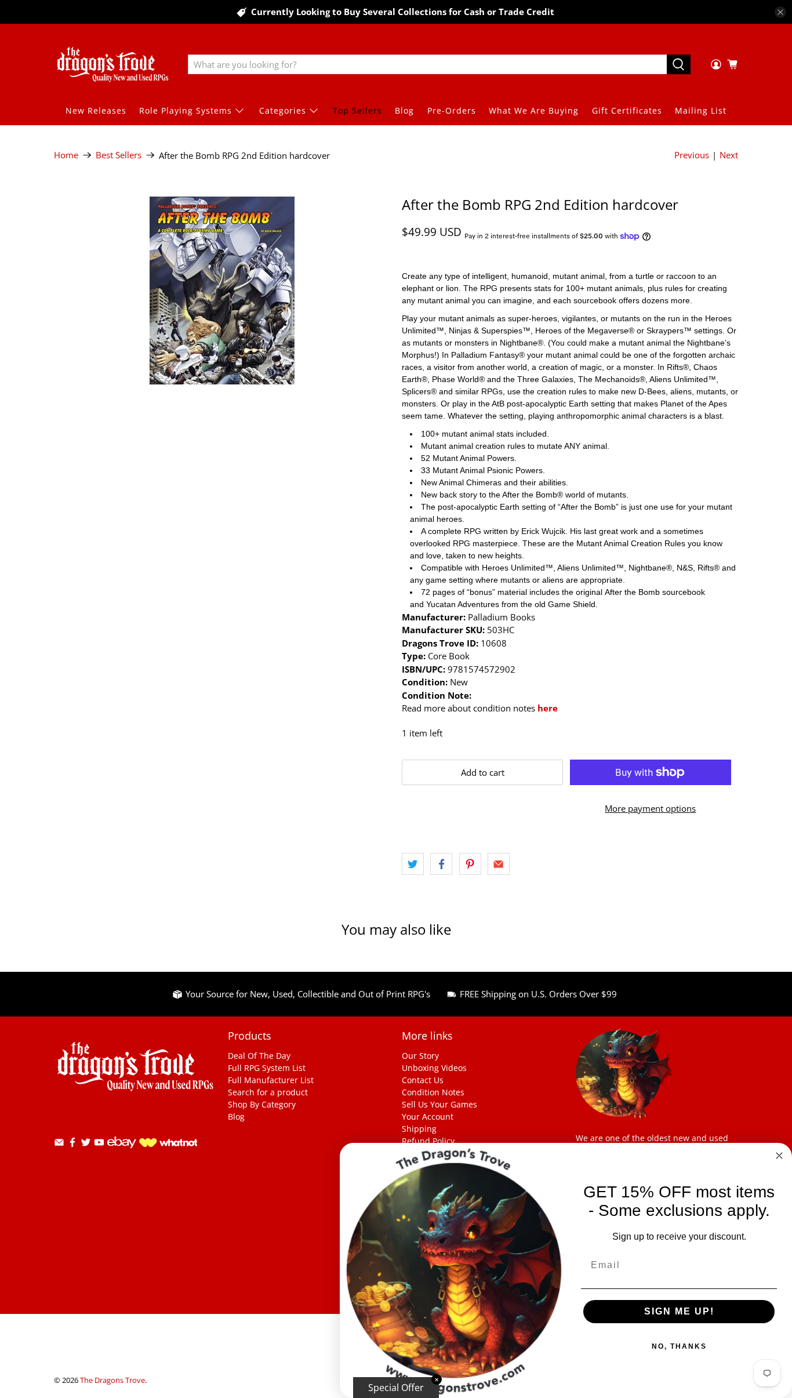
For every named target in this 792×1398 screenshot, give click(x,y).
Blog (404, 110)
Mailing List (700, 110)
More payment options (650, 808)
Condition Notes (433, 1092)
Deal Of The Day (259, 1055)
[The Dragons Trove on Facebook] (72, 1144)
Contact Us (423, 1079)
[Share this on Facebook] (441, 864)
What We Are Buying (534, 110)
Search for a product (268, 1092)
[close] (780, 12)
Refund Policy (428, 1140)
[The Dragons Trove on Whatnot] (168, 1143)
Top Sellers (357, 110)
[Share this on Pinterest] (470, 864)
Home (66, 155)
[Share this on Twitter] (413, 864)
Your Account (427, 1116)
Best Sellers (118, 155)
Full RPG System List (267, 1067)
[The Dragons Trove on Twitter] (86, 1144)
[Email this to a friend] (499, 864)
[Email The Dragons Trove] (59, 1144)
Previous (691, 155)
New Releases (96, 110)
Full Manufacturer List (271, 1079)
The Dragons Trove (112, 1380)
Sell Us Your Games (439, 1104)
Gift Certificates (627, 110)
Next (729, 155)
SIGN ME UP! (679, 1311)
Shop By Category (262, 1104)
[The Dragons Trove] (112, 64)
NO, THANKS (679, 1346)
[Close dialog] (779, 1156)
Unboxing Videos (434, 1067)
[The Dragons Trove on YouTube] (99, 1144)
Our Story (420, 1055)
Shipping (419, 1128)
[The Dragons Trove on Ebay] (121, 1153)
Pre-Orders (451, 110)
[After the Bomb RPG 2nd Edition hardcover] (222, 290)
